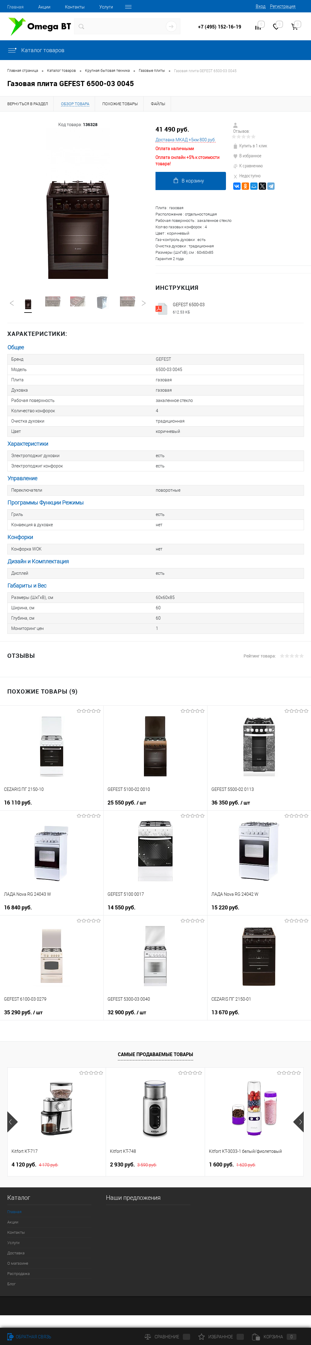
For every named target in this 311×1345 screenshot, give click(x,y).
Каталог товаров (42, 50)
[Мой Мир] (254, 186)
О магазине (17, 1263)
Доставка (16, 1253)
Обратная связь (33, 1336)
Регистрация (283, 6)
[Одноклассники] (245, 186)
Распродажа (18, 1273)
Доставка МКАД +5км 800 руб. (186, 139)
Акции (44, 7)
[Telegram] (271, 186)
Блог (11, 1284)
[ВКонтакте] (237, 186)
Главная (15, 7)
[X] (262, 186)
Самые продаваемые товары (155, 1054)
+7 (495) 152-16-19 (219, 26)
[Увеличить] (77, 203)
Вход (260, 6)
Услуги (106, 7)
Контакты (75, 7)
